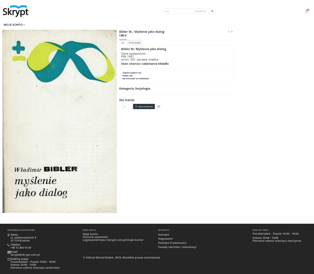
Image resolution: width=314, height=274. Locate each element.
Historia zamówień (95, 237)
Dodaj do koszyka (145, 106)
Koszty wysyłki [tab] (134, 42)
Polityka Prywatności (172, 243)
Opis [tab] (123, 42)
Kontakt (163, 234)
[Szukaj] (212, 11)
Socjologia (142, 88)
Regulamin (165, 238)
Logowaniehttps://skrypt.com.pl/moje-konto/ (113, 240)
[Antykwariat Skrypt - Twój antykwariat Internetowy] (15, 11)
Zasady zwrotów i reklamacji (177, 247)
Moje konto (13, 25)
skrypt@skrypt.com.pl (25, 254)
